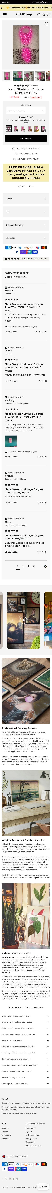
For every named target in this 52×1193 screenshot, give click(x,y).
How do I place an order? (12, 1041)
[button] (26, 86)
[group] (26, 273)
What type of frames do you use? (15, 1084)
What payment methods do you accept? (18, 1047)
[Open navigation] (6, 14)
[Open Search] (43, 14)
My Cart (29, 1132)
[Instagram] (6, 1179)
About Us (5, 1128)
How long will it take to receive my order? (18, 1053)
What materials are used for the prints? (17, 1028)
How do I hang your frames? (13, 1077)
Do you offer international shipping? (16, 1059)
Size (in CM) (26, 105)
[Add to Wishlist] (46, 23)
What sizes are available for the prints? (17, 1022)
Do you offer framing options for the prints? (19, 1034)
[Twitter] (17, 1179)
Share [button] (15, 331)
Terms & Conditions (33, 1146)
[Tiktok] (13, 1179)
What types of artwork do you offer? (16, 1016)
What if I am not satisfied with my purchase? (19, 1065)
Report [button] (8, 331)
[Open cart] (48, 14)
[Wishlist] (38, 14)
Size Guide (10, 238)
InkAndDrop (20, 1187)
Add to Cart (26, 139)
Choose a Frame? (26, 117)
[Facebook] (3, 1179)
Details (9, 199)
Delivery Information (15, 225)
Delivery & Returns (33, 1135)
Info (7, 212)
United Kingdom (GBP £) (16, 1156)
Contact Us (30, 1142)
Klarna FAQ (6, 1135)
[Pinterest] (9, 1179)
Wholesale (6, 1139)
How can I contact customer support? (16, 1071)
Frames (5, 1132)
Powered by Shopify (34, 1187)
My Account (30, 1128)
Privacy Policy (31, 1139)
